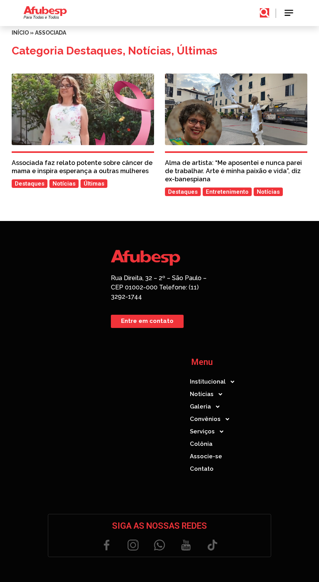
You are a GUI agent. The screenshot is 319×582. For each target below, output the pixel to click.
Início (20, 33)
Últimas (197, 50)
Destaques (94, 50)
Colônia (201, 443)
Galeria (200, 406)
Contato (202, 468)
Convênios (205, 418)
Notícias (149, 50)
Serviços (202, 431)
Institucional (208, 381)
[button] (289, 13)
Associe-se (206, 456)
